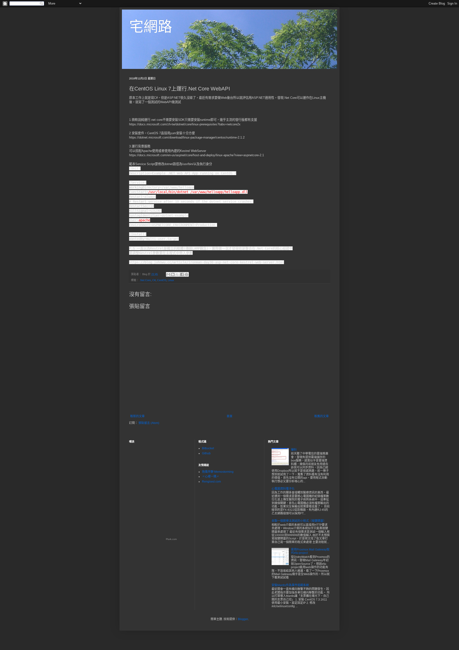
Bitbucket (208, 448)
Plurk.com (171, 539)
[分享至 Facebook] (182, 274)
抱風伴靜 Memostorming (218, 471)
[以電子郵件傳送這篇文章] (168, 274)
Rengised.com (211, 481)
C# (154, 280)
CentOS (161, 280)
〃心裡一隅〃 (210, 476)
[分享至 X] (177, 274)
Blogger (243, 619)
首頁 (229, 416)
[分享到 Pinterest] (186, 274)
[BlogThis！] (172, 274)
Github (206, 453)
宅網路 (150, 27)
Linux (171, 280)
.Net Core (145, 280)
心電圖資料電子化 (283, 488)
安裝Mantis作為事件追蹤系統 (290, 585)
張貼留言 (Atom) (148, 423)
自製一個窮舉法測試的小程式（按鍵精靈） (299, 520)
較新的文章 (137, 416)
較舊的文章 (321, 416)
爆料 (294, 449)
